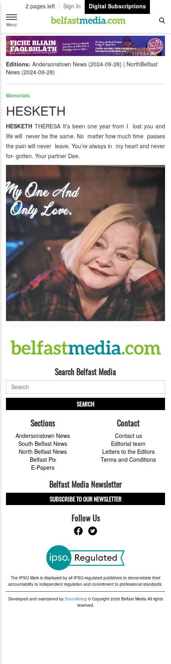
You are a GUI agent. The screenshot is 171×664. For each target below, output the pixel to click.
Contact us (128, 435)
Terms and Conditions (128, 459)
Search (85, 403)
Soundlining (76, 599)
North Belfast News (43, 451)
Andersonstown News (43, 435)
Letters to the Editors (128, 451)
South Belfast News (42, 443)
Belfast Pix (43, 459)
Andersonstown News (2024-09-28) (77, 64)
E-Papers (42, 467)
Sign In (72, 6)
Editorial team (128, 443)
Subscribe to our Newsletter (86, 498)
